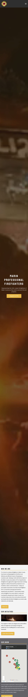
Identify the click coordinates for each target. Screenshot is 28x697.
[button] (26, 4)
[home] (4, 3)
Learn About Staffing (7, 633)
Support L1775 (14, 296)
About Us (4, 606)
